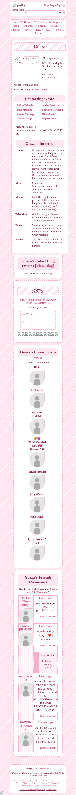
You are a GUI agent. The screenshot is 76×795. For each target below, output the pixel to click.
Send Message (24, 109)
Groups (54, 25)
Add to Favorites (51, 105)
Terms (25, 783)
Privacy (35, 783)
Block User (48, 114)
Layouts (15, 29)
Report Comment (48, 616)
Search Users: (17, 10)
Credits (56, 781)
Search (61, 12)
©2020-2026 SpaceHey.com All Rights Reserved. (38, 790)
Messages (54, 22)
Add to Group (24, 118)
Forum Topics (39, 89)
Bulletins (28, 25)
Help (46, 5)
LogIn (53, 5)
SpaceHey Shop (49, 785)
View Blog (44, 266)
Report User (49, 118)
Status (37, 785)
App (48, 29)
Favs (27, 29)
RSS (18, 783)
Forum (42, 25)
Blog (16, 25)
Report (48, 668)
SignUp (61, 5)
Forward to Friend (52, 109)
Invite (37, 29)
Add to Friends (24, 105)
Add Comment (40, 592)
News (24, 781)
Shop (58, 29)
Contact (54, 783)
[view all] (38, 357)
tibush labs (45, 769)
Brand (47, 781)
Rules (32, 781)
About (38, 33)
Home (15, 22)
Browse (28, 22)
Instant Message (25, 114)
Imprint (44, 783)
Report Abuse (25, 785)
